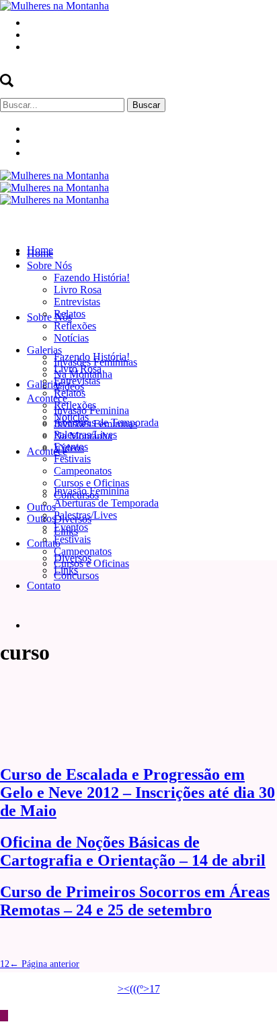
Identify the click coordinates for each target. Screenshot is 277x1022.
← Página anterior (44, 964)
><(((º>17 (139, 988)
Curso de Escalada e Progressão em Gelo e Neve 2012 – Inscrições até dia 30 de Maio (137, 792)
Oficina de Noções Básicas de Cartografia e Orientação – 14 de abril (133, 851)
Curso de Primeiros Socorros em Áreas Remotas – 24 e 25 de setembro (135, 901)
